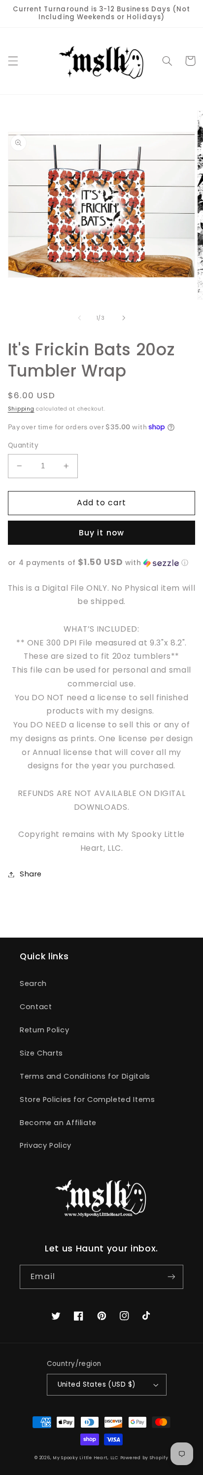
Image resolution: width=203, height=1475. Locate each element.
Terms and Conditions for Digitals (85, 1076)
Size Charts (41, 1053)
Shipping (21, 409)
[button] (12, 60)
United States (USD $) (97, 1384)
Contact (36, 1007)
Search (33, 983)
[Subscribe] (171, 1277)
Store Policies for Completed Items (87, 1099)
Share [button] (31, 874)
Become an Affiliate (58, 1123)
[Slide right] (124, 318)
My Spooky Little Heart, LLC (85, 1458)
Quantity (23, 445)
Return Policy (44, 1030)
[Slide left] (79, 318)
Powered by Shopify (144, 1458)
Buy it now (101, 532)
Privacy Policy (45, 1145)
